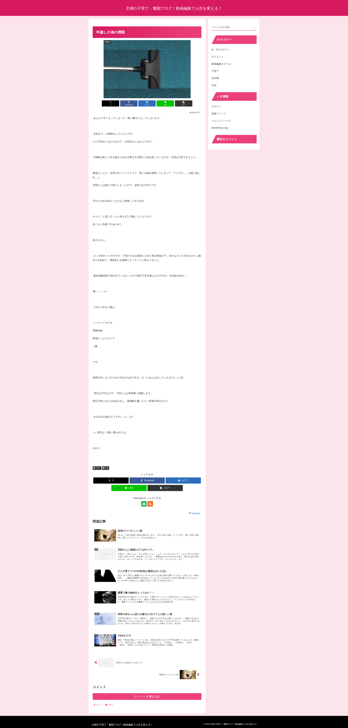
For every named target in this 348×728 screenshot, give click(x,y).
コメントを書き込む (147, 696)
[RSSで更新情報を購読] (150, 504)
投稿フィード (219, 113)
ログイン (216, 106)
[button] (183, 103)
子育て (98, 468)
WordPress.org (220, 128)
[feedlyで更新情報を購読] (144, 504)
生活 (106, 468)
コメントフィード (221, 120)
